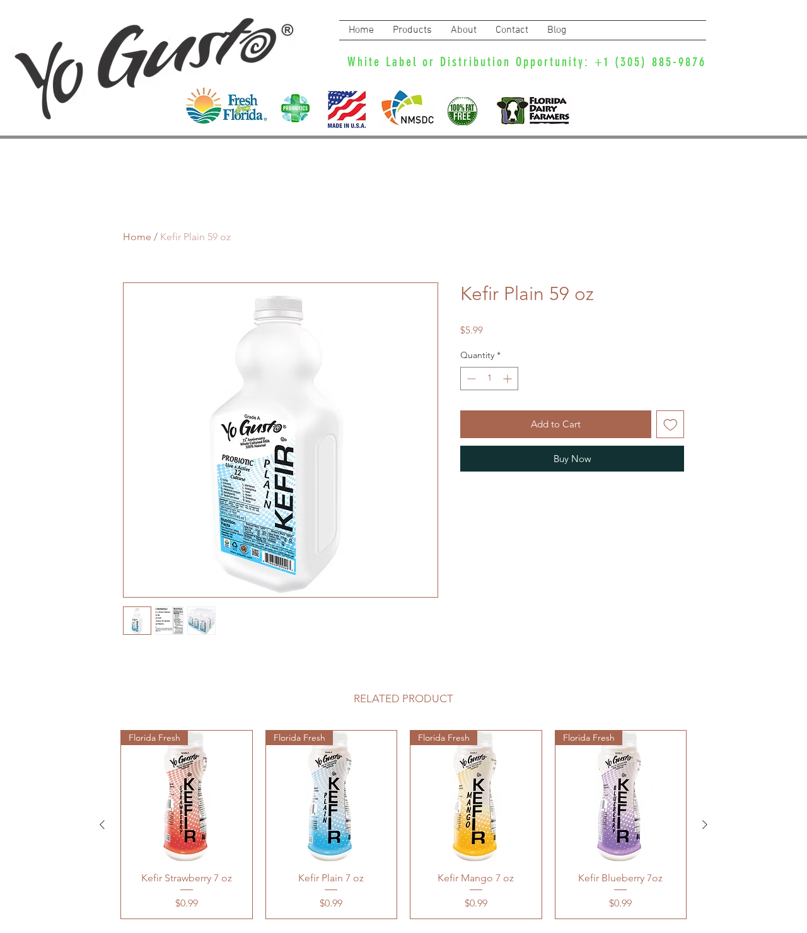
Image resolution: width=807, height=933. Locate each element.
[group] (403, 824)
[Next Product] (704, 824)
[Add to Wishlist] (670, 424)
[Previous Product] (102, 824)
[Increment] (508, 379)
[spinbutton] (489, 379)
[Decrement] (470, 379)
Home (137, 237)
